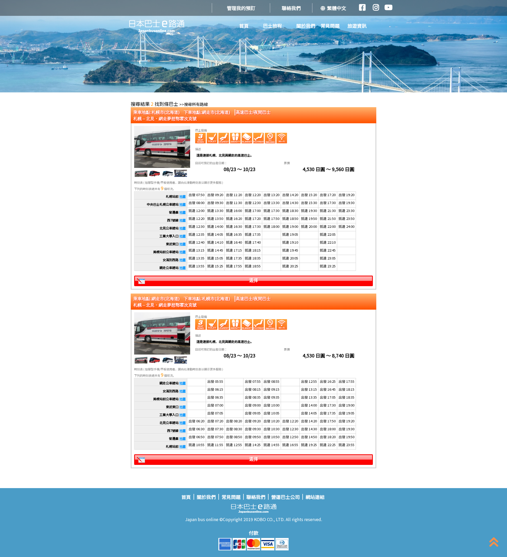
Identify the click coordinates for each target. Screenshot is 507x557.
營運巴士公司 (285, 496)
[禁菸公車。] (270, 138)
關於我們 (305, 25)
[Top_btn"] (494, 543)
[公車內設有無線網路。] (281, 138)
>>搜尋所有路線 (193, 104)
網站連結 (315, 496)
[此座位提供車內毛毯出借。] (247, 138)
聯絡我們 (291, 7)
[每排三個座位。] (200, 138)
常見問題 (330, 25)
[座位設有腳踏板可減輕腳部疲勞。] (258, 138)
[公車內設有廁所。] (212, 138)
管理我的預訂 (241, 7)
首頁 (244, 25)
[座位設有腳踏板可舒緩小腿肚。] (223, 138)
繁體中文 (335, 7)
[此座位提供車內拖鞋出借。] (235, 138)
